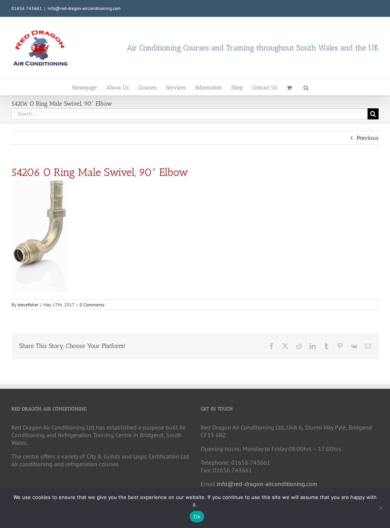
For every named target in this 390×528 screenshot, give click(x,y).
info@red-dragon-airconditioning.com (84, 8)
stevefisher (28, 304)
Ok (196, 517)
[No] (380, 508)
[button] (306, 87)
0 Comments (92, 304)
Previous (367, 138)
